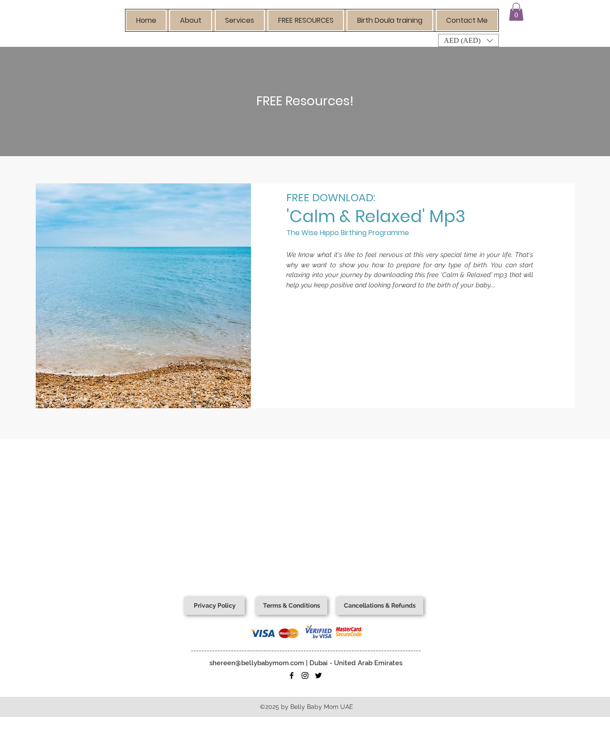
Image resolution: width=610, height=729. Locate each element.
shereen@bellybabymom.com (256, 663)
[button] (190, 20)
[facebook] (291, 675)
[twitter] (318, 675)
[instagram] (305, 675)
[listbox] (468, 40)
